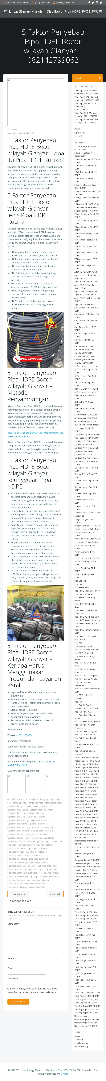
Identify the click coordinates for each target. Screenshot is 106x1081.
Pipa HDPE (12, 129)
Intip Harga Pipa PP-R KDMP (87, 434)
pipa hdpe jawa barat (38, 859)
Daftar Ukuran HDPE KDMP (86, 366)
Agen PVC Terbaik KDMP (85, 304)
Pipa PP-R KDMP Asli (83, 653)
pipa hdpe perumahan (17, 872)
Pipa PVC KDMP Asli (83, 711)
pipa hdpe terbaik (15, 883)
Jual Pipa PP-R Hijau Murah (86, 448)
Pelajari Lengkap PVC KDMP (87, 529)
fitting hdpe (34, 799)
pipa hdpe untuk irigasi (17, 887)
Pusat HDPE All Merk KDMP (86, 771)
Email (11, 968)
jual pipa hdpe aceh (30, 806)
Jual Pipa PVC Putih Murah (86, 458)
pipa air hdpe (56, 841)
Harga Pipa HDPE (36, 802)
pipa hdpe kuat (34, 865)
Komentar (13, 923)
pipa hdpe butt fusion (37, 848)
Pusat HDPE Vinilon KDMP (86, 781)
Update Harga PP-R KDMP (86, 1022)
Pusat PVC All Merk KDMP (86, 817)
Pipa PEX (78, 643)
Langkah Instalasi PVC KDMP (87, 512)
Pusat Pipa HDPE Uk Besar (86, 787)
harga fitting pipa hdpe (17, 802)
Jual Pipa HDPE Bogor (36, 813)
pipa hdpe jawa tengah (17, 862)
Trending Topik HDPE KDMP (87, 1006)
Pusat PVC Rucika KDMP (85, 821)
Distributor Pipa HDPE (18, 799)
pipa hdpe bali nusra (26, 845)
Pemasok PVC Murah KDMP (87, 542)
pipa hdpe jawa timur (38, 862)
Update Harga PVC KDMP (85, 1026)
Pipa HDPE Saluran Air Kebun (87, 620)
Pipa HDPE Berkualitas (16, 848)
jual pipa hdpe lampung (17, 820)
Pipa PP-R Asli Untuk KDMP (86, 649)
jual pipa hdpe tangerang (18, 838)
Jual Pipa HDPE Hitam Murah (87, 441)
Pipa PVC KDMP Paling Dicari (87, 721)
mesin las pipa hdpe (16, 841)
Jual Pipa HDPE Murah (84, 444)
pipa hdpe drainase (15, 852)
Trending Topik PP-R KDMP (86, 1009)
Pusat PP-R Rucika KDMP (85, 807)
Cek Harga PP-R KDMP (84, 359)
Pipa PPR (78, 698)
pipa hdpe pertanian (48, 869)
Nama (11, 958)
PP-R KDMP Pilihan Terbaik (86, 757)
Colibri (64, 1073)
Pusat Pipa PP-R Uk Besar (86, 794)
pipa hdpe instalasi (33, 855)
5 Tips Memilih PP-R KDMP (86, 207)
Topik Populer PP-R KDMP (86, 999)
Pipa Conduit (80, 580)
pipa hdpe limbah (50, 865)
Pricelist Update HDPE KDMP (87, 761)
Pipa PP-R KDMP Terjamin (86, 675)
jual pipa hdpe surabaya (36, 834)
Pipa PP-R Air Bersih (83, 646)
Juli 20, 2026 (28, 133)
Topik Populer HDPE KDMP (86, 996)
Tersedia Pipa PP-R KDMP (86, 915)
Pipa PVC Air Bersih (83, 705)
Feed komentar (81, 1043)
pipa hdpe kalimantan (16, 865)
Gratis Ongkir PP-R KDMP (85, 418)
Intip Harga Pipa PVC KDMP (86, 438)
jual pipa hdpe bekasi (16, 813)
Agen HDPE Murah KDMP (85, 271)
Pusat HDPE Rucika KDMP (86, 774)
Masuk (77, 1036)
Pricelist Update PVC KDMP (86, 767)
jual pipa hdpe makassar (40, 820)
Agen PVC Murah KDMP (85, 294)
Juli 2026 (78, 136)
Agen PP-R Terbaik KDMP (85, 291)
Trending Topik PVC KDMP (86, 1012)
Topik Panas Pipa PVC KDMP (87, 992)
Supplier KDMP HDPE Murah (87, 866)
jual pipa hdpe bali (48, 806)
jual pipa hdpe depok (16, 816)
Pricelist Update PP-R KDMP (87, 764)
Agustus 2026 (80, 132)
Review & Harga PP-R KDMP (87, 860)
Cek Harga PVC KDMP (84, 363)
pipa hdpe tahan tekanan (38, 880)
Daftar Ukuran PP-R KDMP (86, 389)
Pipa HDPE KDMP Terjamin (86, 617)
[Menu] (100, 11)
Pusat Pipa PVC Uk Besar (85, 801)
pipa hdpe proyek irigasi (17, 876)
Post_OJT (78, 754)
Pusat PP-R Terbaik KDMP (86, 811)
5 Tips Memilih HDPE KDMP (87, 204)
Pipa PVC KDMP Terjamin (85, 731)
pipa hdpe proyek (51, 872)
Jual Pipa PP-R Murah (83, 451)
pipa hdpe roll (36, 876)
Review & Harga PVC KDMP (86, 863)
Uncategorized (80, 1016)
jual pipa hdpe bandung (17, 809)
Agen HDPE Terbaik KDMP (86, 281)
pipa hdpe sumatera (16, 880)
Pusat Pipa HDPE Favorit (85, 784)
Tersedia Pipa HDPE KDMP (86, 912)
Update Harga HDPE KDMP (86, 1019)
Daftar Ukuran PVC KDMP (86, 392)
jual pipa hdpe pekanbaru (43, 827)
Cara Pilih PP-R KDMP (84, 349)
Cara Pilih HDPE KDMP (84, 346)
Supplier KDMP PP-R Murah (86, 870)
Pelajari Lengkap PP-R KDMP (87, 525)
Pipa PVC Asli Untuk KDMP (86, 708)
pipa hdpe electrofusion (36, 852)
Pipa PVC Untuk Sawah (84, 751)
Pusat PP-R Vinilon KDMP (85, 814)
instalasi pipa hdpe (53, 802)
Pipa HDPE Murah (14, 869)
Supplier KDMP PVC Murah (86, 873)
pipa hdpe (11, 845)
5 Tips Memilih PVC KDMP (86, 211)
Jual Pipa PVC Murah (83, 454)
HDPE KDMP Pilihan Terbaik (87, 424)
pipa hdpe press (35, 872)
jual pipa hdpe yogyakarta (42, 838)
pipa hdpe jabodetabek (17, 859)
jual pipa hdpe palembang (18, 827)
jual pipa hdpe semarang (42, 830)
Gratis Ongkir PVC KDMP (85, 421)
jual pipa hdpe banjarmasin (42, 809)
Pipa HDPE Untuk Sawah (85, 636)
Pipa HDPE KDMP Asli (84, 594)
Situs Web (12, 978)
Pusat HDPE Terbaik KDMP (86, 777)
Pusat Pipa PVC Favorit (84, 797)
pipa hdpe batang (44, 845)
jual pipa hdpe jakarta (37, 816)
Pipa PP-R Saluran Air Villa (85, 679)
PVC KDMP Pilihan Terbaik (86, 831)
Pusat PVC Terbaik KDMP (85, 824)
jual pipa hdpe (13, 806)
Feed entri (78, 1039)
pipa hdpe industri (15, 855)
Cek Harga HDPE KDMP (85, 356)
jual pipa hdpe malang (17, 823)
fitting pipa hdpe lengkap (51, 799)
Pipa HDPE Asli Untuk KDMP (87, 590)
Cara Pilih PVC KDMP (83, 353)
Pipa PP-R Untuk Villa (83, 695)
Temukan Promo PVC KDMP (87, 889)
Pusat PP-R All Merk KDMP (86, 804)
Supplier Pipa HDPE (37, 887)
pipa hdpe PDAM (31, 869)
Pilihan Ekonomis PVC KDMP (87, 558)
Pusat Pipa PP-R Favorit (85, 791)
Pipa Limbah (79, 639)
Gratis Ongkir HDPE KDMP (86, 414)
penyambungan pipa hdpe (38, 841)
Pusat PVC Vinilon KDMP (85, 827)
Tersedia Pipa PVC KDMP (85, 918)
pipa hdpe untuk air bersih (35, 883)
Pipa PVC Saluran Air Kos (85, 734)
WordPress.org (81, 1046)
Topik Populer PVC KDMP (85, 1002)
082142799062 (26, 735)
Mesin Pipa (79, 516)
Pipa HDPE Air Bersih (83, 587)
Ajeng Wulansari (14, 133)
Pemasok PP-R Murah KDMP (87, 538)
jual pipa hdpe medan (38, 823)
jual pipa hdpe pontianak (18, 830)
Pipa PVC (78, 701)
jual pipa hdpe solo (15, 834)
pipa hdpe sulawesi (51, 876)
